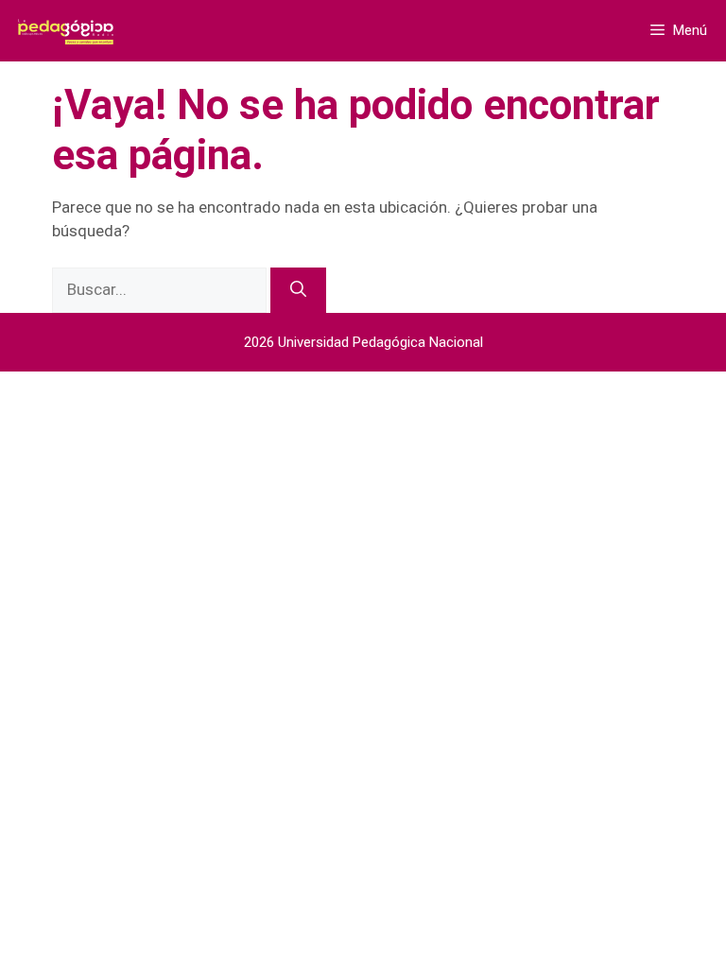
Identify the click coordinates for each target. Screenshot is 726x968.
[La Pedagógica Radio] (67, 30)
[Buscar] (298, 290)
